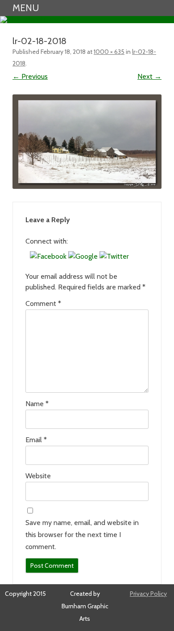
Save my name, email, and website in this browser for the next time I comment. (82, 534)
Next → (149, 76)
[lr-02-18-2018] (87, 141)
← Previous (30, 76)
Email (36, 440)
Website (38, 476)
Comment (43, 303)
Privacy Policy (148, 594)
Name (37, 403)
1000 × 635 (109, 52)
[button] (49, 256)
